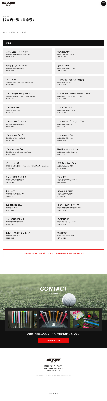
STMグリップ (2, 160)
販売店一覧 (2, 193)
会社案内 (2, 230)
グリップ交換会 (2, 212)
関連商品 (2, 178)
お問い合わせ (2, 246)
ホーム (2, 143)
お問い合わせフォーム (53, 340)
